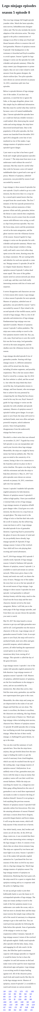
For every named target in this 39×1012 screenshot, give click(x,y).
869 (31, 999)
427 (4, 1007)
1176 (21, 991)
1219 (33, 1004)
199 (10, 1002)
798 (25, 996)
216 (10, 996)
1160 (22, 1002)
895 (4, 996)
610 (31, 994)
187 (21, 1007)
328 (4, 991)
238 (4, 994)
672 (4, 1010)
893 (15, 994)
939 (20, 1010)
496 (25, 999)
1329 (33, 1002)
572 (16, 991)
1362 (4, 1004)
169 (16, 1004)
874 (4, 999)
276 (16, 1007)
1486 (22, 1004)
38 (30, 996)
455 (31, 1010)
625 (10, 994)
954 (15, 1010)
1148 (26, 1007)
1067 (25, 1010)
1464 (4, 1002)
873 (27, 991)
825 (25, 994)
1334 (19, 999)
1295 (32, 991)
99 (14, 999)
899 (10, 1010)
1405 (16, 1002)
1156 (10, 991)
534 (28, 1004)
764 (10, 999)
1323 (10, 1004)
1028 (32, 1007)
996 (20, 994)
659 (20, 996)
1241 (10, 1007)
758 (15, 996)
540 (27, 1002)
